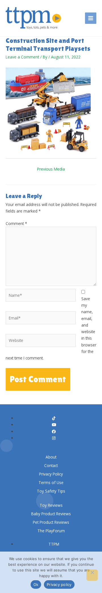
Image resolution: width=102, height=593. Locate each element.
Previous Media (51, 169)
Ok (36, 584)
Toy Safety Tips (51, 491)
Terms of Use (51, 482)
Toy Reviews (51, 505)
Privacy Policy (51, 474)
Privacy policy (59, 584)
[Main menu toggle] (91, 18)
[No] (92, 575)
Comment (16, 223)
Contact (51, 465)
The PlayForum (51, 530)
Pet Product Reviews (51, 522)
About (51, 457)
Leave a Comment (22, 57)
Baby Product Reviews (51, 513)
